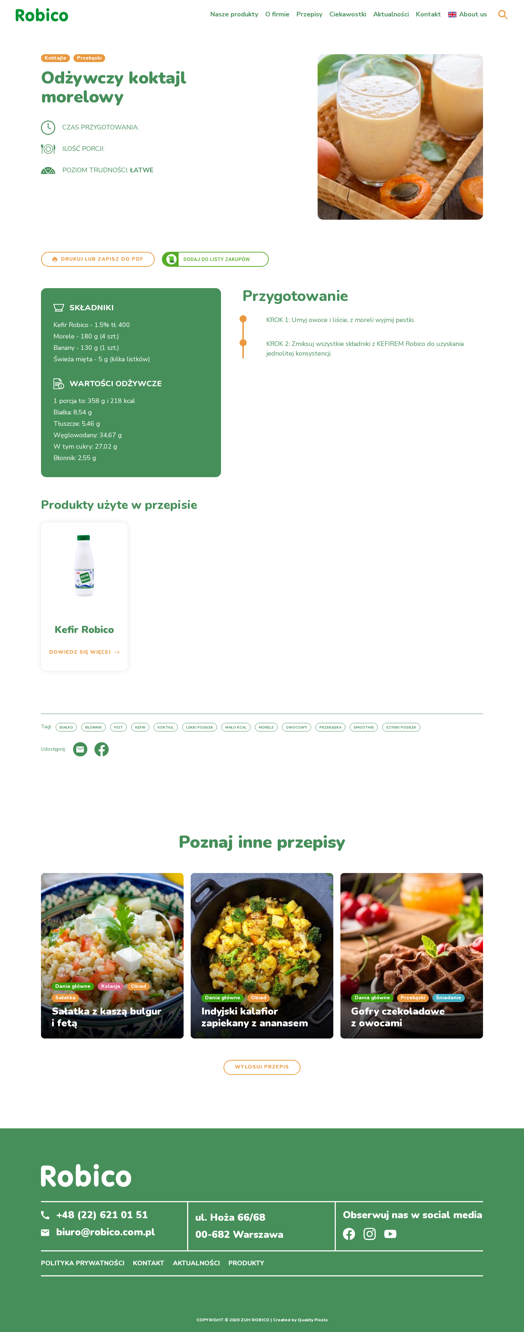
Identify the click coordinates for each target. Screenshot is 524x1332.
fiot (118, 727)
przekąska (330, 727)
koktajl (166, 727)
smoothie (364, 727)
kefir (140, 727)
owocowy (296, 727)
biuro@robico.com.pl (105, 1232)
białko (66, 727)
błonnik (93, 727)
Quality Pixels (313, 1320)
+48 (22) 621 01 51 (102, 1215)
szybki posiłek (401, 727)
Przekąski (89, 58)
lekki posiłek (199, 727)
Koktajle (55, 58)
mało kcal (236, 727)
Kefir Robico (84, 630)
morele (266, 727)
